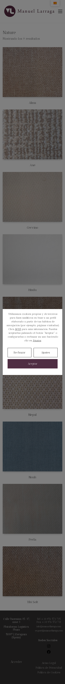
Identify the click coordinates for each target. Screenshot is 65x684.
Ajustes (37, 340)
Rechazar (19, 352)
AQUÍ (18, 329)
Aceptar (32, 363)
